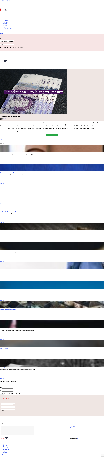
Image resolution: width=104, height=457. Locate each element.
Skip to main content (7, 0)
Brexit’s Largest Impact (4, 250)
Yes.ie (77, 438)
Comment (1, 387)
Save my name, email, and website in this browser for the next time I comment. (11, 393)
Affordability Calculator (6, 25)
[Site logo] (4, 18)
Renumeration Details (73, 426)
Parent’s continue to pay (4, 367)
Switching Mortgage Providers (7, 445)
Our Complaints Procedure (73, 427)
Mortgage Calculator (6, 26)
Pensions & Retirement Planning (7, 28)
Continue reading (2, 163)
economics (1, 114)
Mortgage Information (6, 24)
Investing (4, 448)
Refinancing (4, 446)
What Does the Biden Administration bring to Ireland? (9, 211)
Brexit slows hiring (3, 270)
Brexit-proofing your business (5, 328)
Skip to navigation (2, 0)
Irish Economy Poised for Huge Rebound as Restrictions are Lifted (11, 153)
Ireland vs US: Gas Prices (4, 348)
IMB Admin (4, 118)
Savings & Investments (6, 29)
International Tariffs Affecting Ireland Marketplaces (8, 192)
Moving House (5, 23)
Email (1, 390)
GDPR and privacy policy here (74, 422)
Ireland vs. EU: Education (4, 231)
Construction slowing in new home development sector (9, 289)
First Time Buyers (5, 20)
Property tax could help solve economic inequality (8, 309)
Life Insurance (5, 27)
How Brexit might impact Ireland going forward (8, 172)
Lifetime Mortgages (5, 22)
